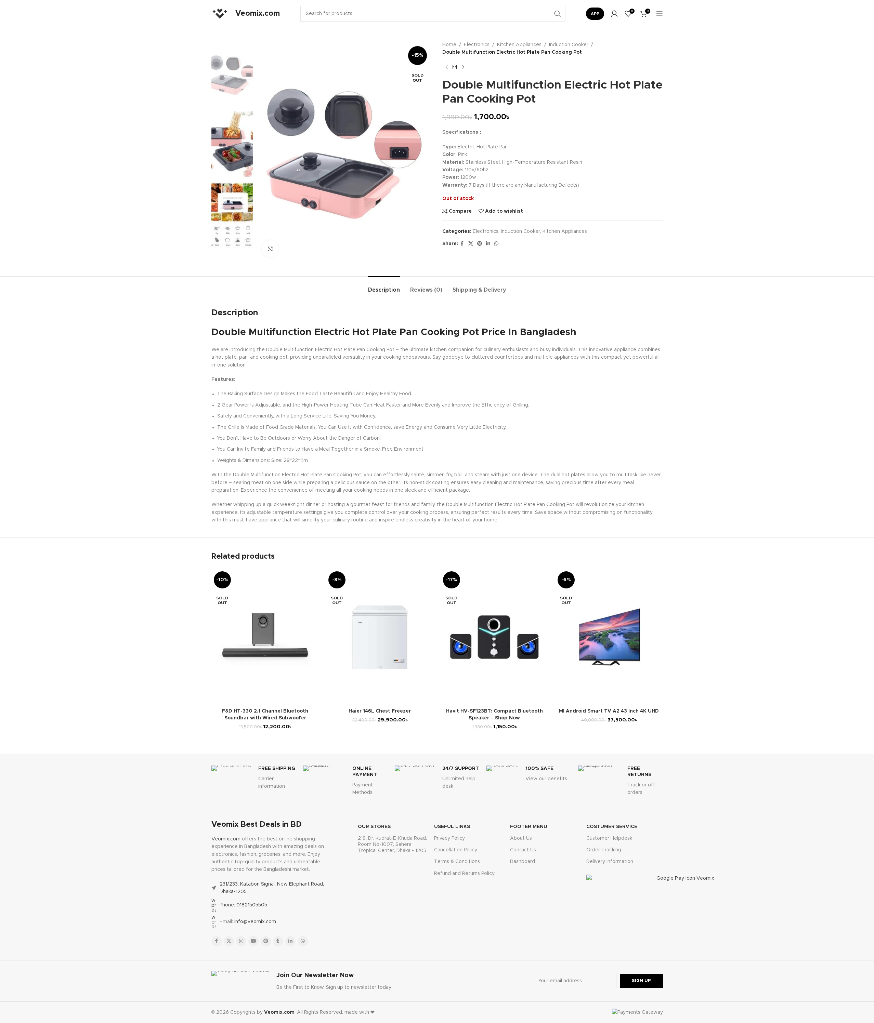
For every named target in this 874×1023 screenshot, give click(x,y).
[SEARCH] (557, 14)
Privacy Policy (449, 838)
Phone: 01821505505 (243, 905)
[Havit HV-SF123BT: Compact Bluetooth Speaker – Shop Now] (494, 637)
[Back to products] (455, 67)
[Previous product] (446, 67)
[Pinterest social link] (479, 244)
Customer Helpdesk (609, 838)
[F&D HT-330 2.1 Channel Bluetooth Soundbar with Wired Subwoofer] (265, 637)
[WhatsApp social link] (496, 244)
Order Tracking (603, 850)
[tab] (384, 286)
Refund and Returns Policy (464, 873)
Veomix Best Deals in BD (256, 824)
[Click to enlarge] (270, 248)
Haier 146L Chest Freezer (380, 711)
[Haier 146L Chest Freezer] (380, 637)
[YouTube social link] (253, 941)
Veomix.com (225, 839)
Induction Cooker (568, 44)
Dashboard (522, 861)
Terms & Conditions (457, 861)
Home (449, 44)
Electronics (477, 44)
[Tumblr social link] (278, 941)
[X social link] (470, 244)
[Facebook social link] (462, 244)
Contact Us (523, 850)
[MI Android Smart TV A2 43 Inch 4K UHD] (609, 637)
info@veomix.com (255, 921)
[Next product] (463, 67)
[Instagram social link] (241, 941)
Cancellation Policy (455, 850)
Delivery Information (609, 861)
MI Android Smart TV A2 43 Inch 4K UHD (609, 711)
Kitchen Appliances (519, 44)
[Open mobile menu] (659, 14)
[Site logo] (220, 13)
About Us (521, 838)
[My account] (614, 14)
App (595, 14)
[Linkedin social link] (488, 244)
